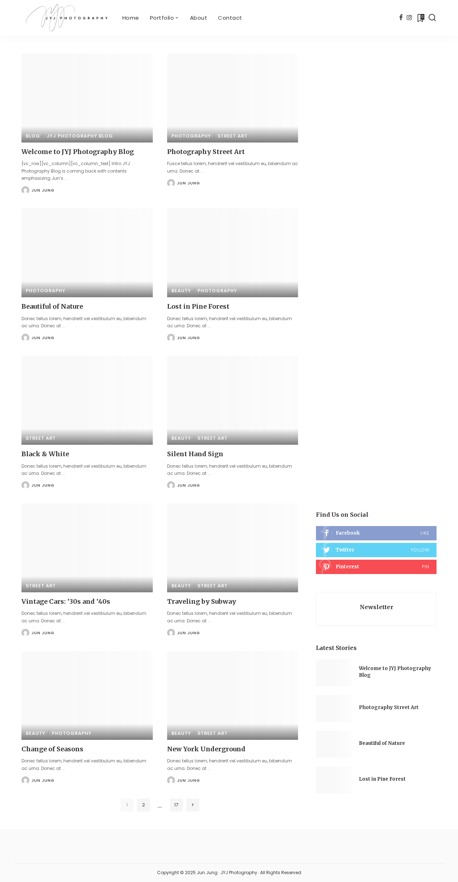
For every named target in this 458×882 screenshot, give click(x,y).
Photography (191, 136)
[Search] (432, 18)
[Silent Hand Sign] (232, 400)
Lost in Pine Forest (198, 306)
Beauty (181, 290)
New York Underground (206, 749)
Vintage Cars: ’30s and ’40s (65, 601)
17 (176, 804)
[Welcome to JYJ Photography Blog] (87, 98)
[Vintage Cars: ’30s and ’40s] (87, 547)
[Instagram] (409, 18)
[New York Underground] (232, 695)
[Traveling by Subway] (232, 547)
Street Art (233, 136)
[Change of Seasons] (87, 695)
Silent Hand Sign (195, 454)
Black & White (45, 454)
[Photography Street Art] (232, 98)
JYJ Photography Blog (80, 136)
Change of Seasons (52, 749)
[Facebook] (401, 18)
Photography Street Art (206, 152)
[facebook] (376, 533)
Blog (33, 136)
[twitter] (376, 550)
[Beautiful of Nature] (87, 252)
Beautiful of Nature (52, 306)
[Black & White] (87, 400)
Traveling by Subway (201, 601)
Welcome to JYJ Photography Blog (77, 152)
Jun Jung (42, 190)
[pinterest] (376, 567)
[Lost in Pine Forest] (232, 252)
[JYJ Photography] (66, 18)
